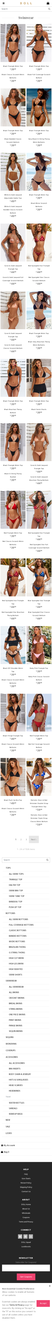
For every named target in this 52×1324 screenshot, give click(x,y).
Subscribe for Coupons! (26, 1262)
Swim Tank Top (16, 896)
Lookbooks (26, 1246)
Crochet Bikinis (16, 998)
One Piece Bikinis (17, 1014)
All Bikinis (14, 992)
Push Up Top (15, 907)
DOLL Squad (26, 1242)
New (8, 1120)
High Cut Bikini (16, 958)
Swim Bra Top (16, 890)
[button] (8, 1145)
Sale (8, 1126)
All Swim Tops (16, 874)
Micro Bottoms (17, 941)
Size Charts (26, 1178)
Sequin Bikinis (16, 1031)
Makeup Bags (16, 1114)
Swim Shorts (15, 975)
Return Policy (26, 1183)
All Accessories (17, 1063)
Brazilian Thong (17, 947)
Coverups (10, 1050)
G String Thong (17, 952)
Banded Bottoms (18, 936)
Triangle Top (15, 879)
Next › (34, 839)
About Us (26, 1208)
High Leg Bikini (16, 964)
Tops (8, 868)
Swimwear (11, 981)
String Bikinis (16, 1009)
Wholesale (26, 1213)
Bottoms (10, 913)
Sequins (10, 1037)
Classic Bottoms (17, 930)
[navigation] (4, 3)
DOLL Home (26, 1204)
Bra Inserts (14, 1069)
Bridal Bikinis (15, 1003)
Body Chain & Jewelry (20, 1074)
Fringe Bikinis (15, 1025)
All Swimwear (16, 987)
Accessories (12, 1057)
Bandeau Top (15, 902)
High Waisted (16, 969)
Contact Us (26, 1191)
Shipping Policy (26, 1187)
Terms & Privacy (16, 1305)
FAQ (26, 1174)
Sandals (13, 1108)
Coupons (26, 1217)
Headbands (14, 1091)
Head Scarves (16, 1085)
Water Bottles (16, 1103)
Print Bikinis (15, 1020)
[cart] (47, 3)
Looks (9, 1133)
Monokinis (11, 1044)
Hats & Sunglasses (18, 1080)
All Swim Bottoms (18, 919)
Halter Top (14, 885)
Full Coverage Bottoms (21, 925)
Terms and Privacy (26, 1221)
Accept (43, 1303)
